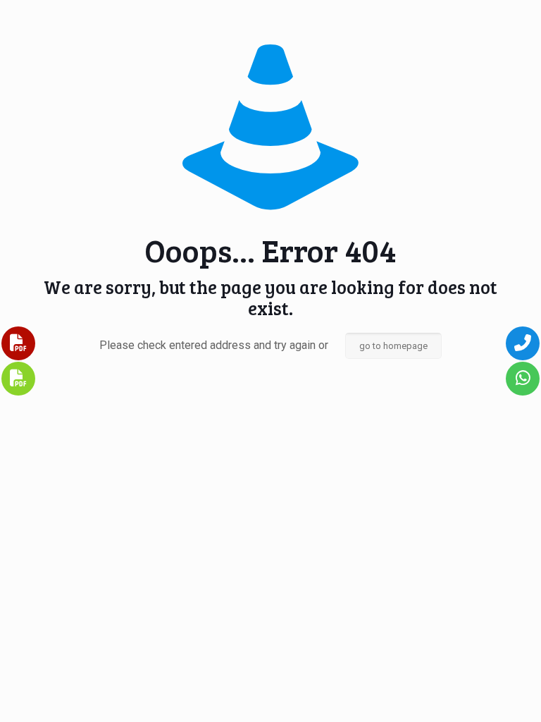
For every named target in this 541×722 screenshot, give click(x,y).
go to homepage (393, 346)
